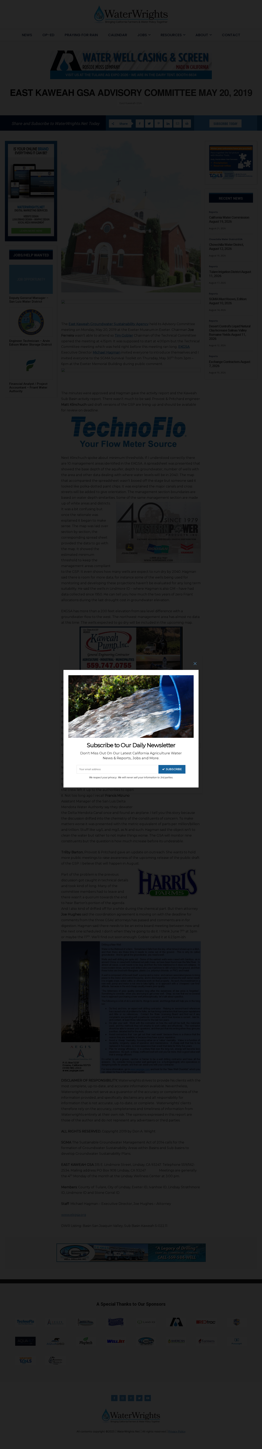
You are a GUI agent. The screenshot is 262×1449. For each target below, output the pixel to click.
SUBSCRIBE (174, 769)
